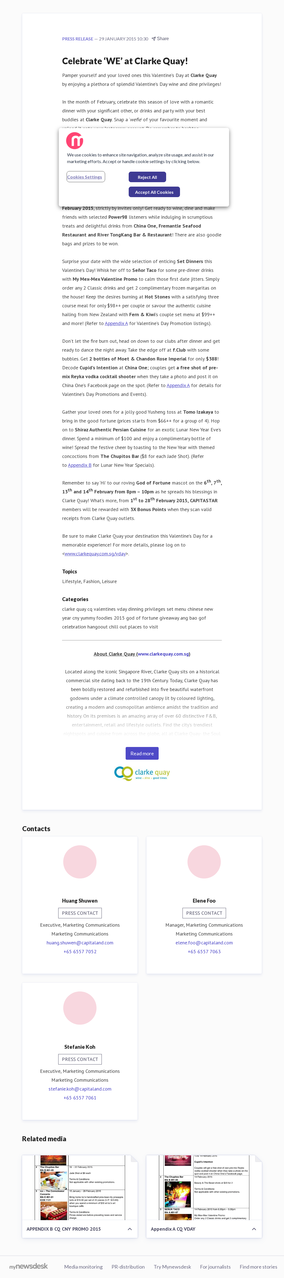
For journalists (215, 1267)
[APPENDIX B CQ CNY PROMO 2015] (80, 1187)
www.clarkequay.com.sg (163, 654)
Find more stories (258, 1267)
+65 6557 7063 (204, 951)
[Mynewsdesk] (29, 1266)
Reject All (147, 177)
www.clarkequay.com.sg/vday (95, 553)
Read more (142, 753)
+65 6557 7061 (80, 1097)
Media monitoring (83, 1267)
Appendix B (80, 465)
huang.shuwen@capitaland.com (80, 942)
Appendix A (116, 323)
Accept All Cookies (154, 192)
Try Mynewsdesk (172, 1267)
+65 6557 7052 (80, 951)
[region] (144, 167)
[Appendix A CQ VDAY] (204, 1187)
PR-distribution (128, 1267)
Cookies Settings (84, 176)
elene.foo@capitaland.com (204, 942)
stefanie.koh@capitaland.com (80, 1089)
